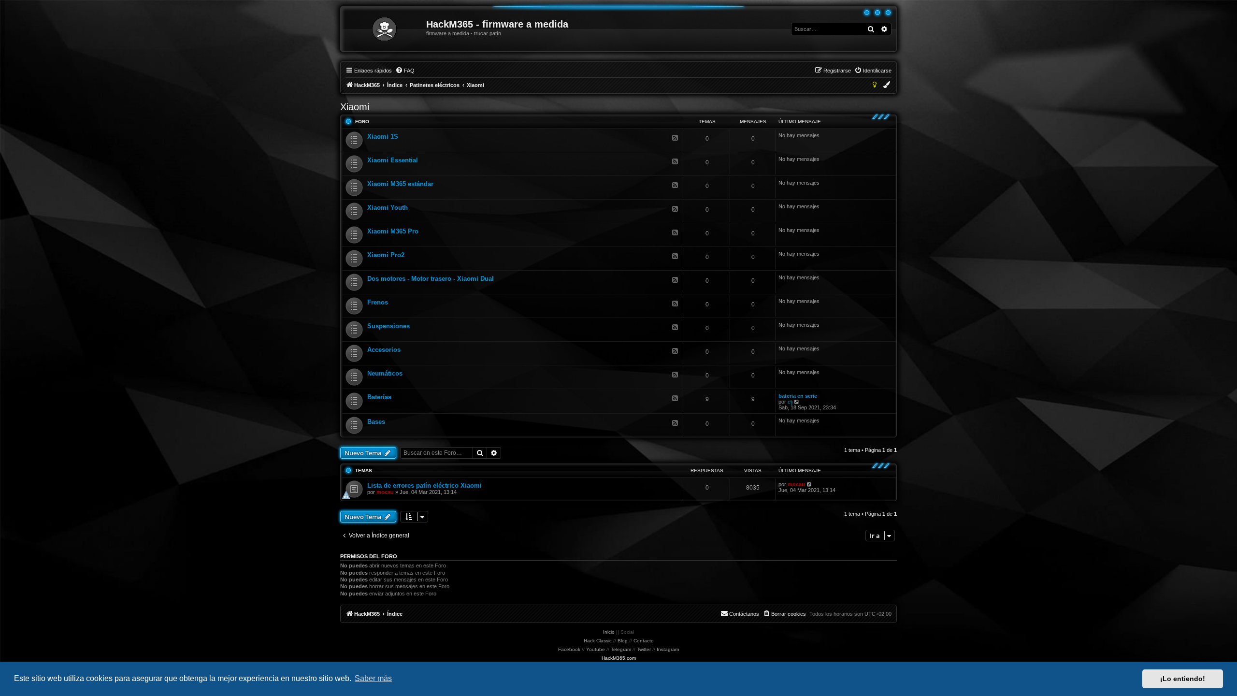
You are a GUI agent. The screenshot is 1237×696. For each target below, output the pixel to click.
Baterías (379, 397)
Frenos (377, 302)
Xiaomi (354, 107)
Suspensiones (388, 326)
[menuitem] (405, 70)
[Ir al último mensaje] (809, 484)
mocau (385, 492)
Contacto (643, 640)
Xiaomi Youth (387, 207)
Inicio (609, 632)
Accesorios (384, 349)
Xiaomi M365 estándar (400, 184)
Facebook (569, 649)
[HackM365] (384, 29)
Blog (623, 640)
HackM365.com (619, 658)
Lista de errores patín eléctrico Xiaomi (424, 485)
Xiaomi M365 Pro (392, 231)
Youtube (595, 649)
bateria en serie (797, 396)
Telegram (621, 649)
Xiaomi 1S (382, 136)
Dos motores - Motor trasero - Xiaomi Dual (430, 278)
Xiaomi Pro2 (385, 255)
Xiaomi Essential (392, 160)
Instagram (668, 649)
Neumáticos (385, 373)
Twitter (644, 649)
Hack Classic (598, 640)
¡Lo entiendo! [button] (1182, 678)
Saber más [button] (373, 678)
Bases (376, 421)
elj (790, 402)
